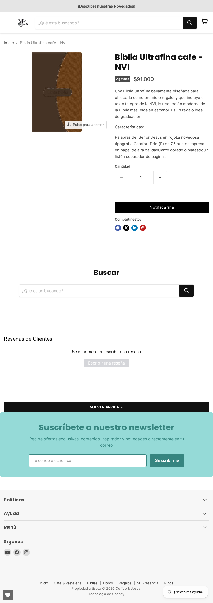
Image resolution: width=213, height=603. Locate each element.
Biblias (92, 583)
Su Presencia (147, 583)
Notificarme (162, 207)
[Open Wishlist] (8, 595)
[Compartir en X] (126, 228)
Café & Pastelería (67, 583)
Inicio (9, 43)
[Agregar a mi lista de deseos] (120, 196)
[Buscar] (190, 23)
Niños (168, 583)
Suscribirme (167, 460)
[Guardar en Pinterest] (143, 228)
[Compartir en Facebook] (118, 228)
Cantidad (122, 166)
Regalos (125, 583)
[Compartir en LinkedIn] (134, 228)
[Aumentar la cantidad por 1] (160, 177)
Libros (108, 583)
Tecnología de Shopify (106, 594)
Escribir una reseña (106, 363)
